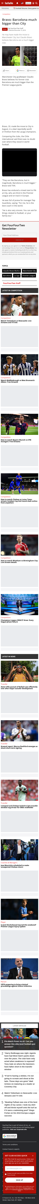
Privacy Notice (29, 248)
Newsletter (33, 70)
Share (7, 70)
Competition (6, 14)
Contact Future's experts (10, 1149)
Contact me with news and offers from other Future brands (20, 1174)
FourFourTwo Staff (17, 28)
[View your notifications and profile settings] (17, 3)
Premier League (29, 275)
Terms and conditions (10, 1145)
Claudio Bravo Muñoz (11, 271)
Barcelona (7, 275)
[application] (19, 160)
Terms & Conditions (17, 1189)
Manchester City (29, 271)
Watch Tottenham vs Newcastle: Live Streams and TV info (20, 1094)
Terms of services (27, 246)
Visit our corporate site (18, 1129)
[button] (2, 3)
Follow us (21, 70)
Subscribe (28, 3)
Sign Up (19, 1180)
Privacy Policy (27, 1188)
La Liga (16, 275)
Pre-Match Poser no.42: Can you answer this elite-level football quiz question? (19, 1044)
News (5, 29)
